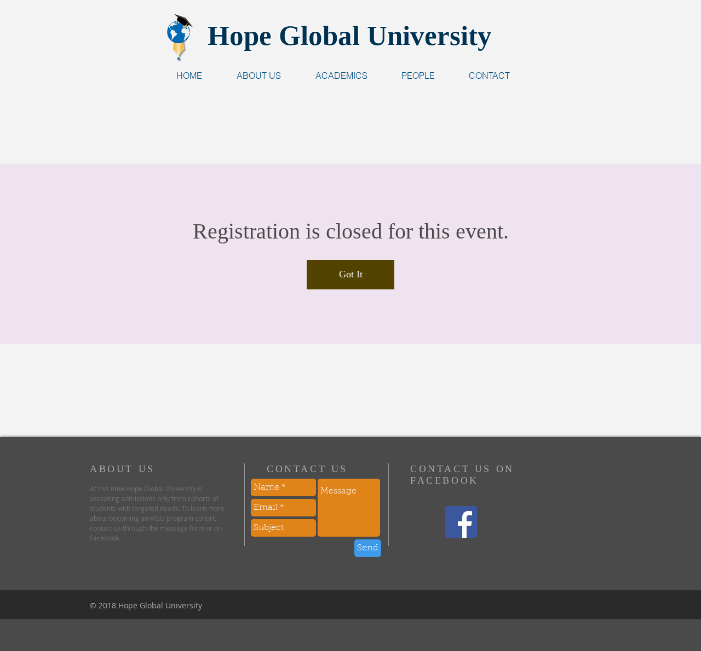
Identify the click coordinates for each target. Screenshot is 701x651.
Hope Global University (350, 35)
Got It (351, 274)
